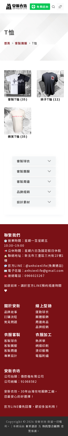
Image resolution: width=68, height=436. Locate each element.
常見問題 (10, 322)
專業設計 (10, 355)
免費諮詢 (42, 7)
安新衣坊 (12, 370)
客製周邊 (23, 181)
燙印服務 (42, 350)
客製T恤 (18, 99)
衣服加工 (44, 334)
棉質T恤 (18, 136)
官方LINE (34, 285)
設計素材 (23, 202)
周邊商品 (42, 322)
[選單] (60, 6)
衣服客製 (12, 334)
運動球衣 (42, 312)
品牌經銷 (23, 191)
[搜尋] (53, 6)
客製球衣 (23, 161)
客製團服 (23, 171)
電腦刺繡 (42, 355)
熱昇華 (41, 340)
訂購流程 (10, 316)
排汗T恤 (50, 99)
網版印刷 (42, 345)
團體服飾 (42, 316)
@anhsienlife (36, 265)
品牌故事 (10, 312)
